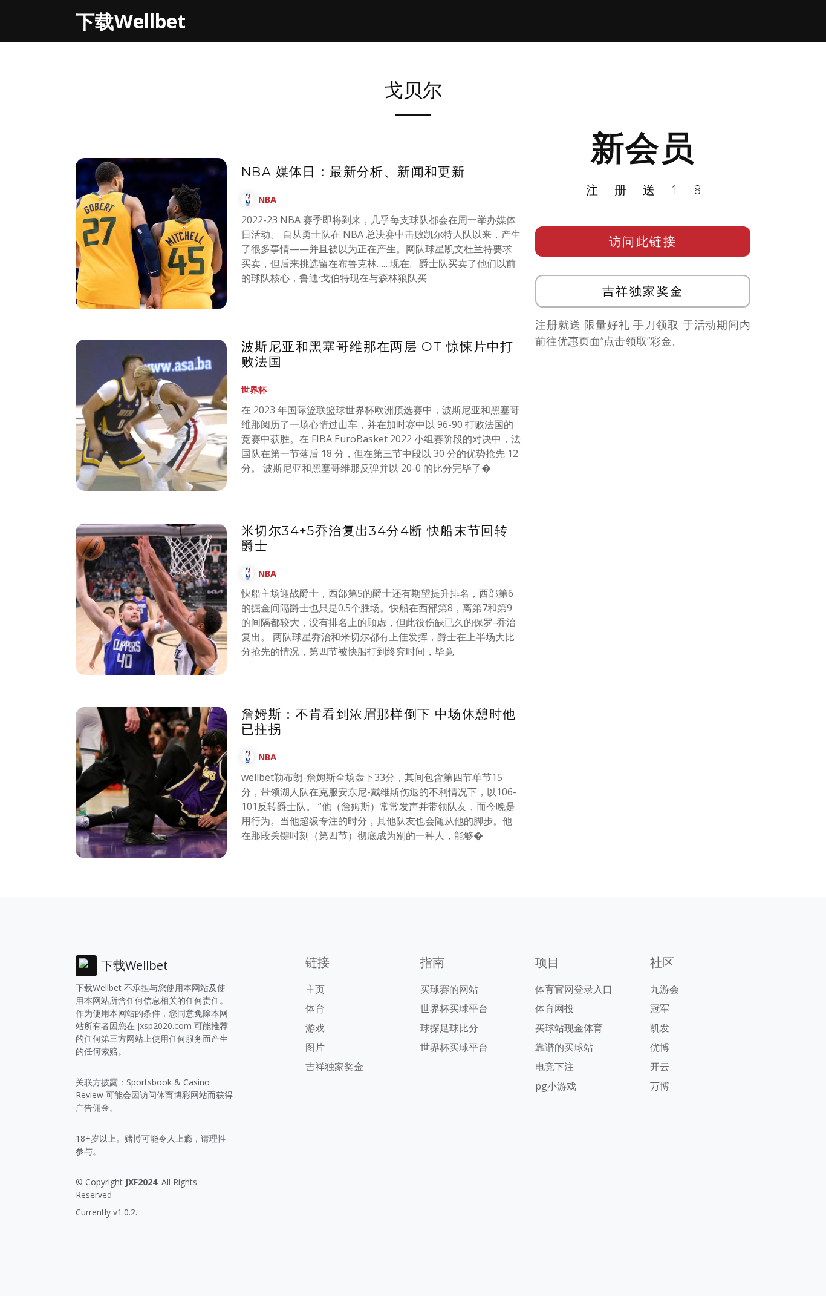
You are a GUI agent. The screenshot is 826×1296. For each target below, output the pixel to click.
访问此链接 (643, 241)
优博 (659, 1047)
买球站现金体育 (569, 1027)
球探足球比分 (449, 1027)
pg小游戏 (555, 1086)
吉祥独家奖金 (643, 291)
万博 (659, 1086)
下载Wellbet (131, 21)
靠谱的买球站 (564, 1047)
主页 (315, 989)
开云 (659, 1066)
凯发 (659, 1027)
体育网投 (554, 1008)
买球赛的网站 (449, 989)
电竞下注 (554, 1066)
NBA (267, 199)
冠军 (659, 1008)
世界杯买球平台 (454, 1008)
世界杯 (254, 389)
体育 (315, 1008)
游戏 (315, 1027)
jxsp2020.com (164, 1025)
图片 (315, 1047)
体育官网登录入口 (574, 989)
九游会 (664, 989)
